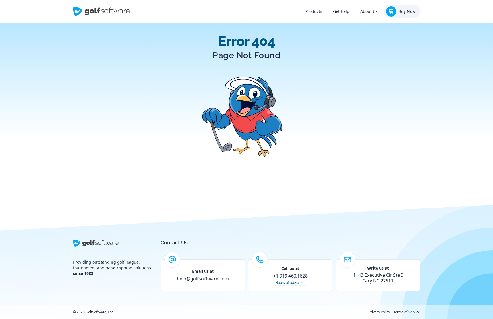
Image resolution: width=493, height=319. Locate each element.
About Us (369, 11)
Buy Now (407, 11)
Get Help (341, 11)
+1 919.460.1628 (290, 276)
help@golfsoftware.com (203, 279)
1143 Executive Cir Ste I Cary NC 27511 (378, 278)
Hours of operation (290, 282)
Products (313, 11)
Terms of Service (406, 312)
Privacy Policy (379, 312)
